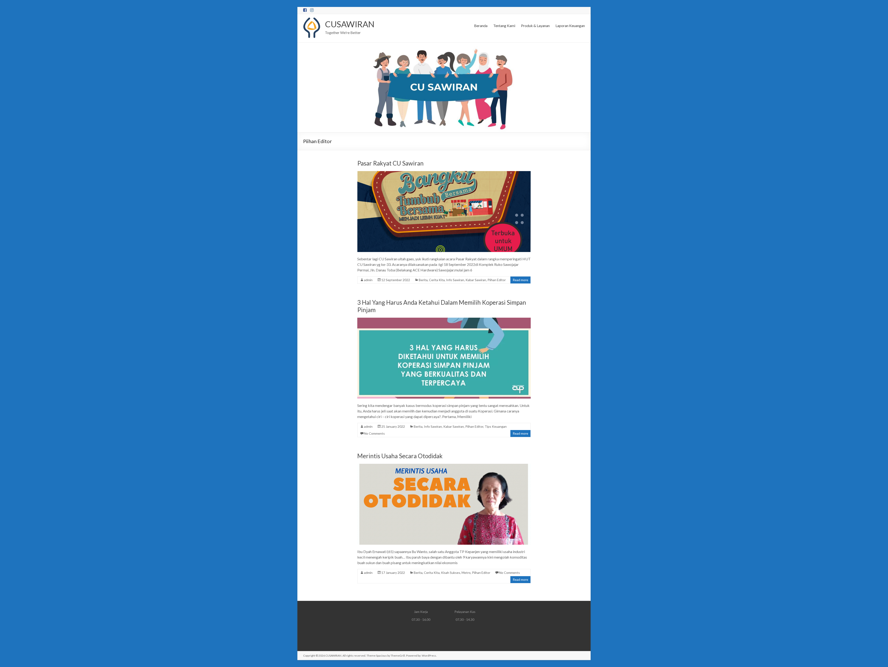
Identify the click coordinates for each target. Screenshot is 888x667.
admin (368, 280)
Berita (423, 280)
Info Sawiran (455, 280)
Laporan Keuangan (570, 25)
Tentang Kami (504, 25)
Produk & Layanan (535, 25)
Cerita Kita (437, 280)
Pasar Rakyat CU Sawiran (390, 163)
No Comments (374, 433)
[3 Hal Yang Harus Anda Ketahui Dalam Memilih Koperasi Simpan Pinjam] (444, 320)
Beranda (480, 25)
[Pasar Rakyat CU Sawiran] (444, 173)
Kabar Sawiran (476, 280)
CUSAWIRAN (349, 24)
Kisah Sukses (450, 573)
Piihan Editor (496, 280)
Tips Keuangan (496, 426)
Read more (520, 280)
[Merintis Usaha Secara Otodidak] (444, 466)
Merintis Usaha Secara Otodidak (400, 456)
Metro (466, 573)
